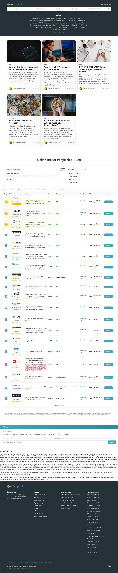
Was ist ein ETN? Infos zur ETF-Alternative (56, 68)
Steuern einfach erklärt (40, 516)
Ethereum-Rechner (92, 516)
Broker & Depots (19, 9)
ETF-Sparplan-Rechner (93, 511)
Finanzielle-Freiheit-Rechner (95, 527)
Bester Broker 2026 (39, 494)
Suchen (112, 442)
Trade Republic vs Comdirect (69, 503)
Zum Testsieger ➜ (95, 9)
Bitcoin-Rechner (91, 500)
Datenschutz (34, 562)
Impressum (27, 562)
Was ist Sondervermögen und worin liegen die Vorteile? (23, 68)
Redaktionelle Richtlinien (45, 562)
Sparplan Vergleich (39, 497)
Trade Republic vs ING (67, 497)
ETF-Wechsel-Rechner (93, 514)
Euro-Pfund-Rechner (93, 525)
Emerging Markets (40, 434)
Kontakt (21, 562)
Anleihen (66, 434)
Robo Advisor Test (39, 500)
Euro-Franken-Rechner (93, 522)
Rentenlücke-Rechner (93, 541)
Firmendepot (37, 505)
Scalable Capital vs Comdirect (69, 505)
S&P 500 (15, 434)
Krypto (46, 118)
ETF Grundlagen (38, 511)
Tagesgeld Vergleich (39, 503)
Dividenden (52, 434)
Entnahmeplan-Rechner (93, 505)
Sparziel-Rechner (92, 544)
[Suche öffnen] (109, 9)
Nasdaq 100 (23, 434)
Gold (59, 434)
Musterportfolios (38, 513)
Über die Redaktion (12, 562)
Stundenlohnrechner (93, 547)
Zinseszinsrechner (92, 552)
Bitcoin (11, 118)
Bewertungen (64, 468)
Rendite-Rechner (92, 539)
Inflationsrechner (92, 533)
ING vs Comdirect (66, 508)
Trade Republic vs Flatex (68, 500)
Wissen (57, 9)
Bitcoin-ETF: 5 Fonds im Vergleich (20, 121)
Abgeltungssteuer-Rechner (94, 494)
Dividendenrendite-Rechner (95, 503)
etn (45, 64)
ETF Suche (40, 9)
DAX (31, 434)
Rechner (74, 9)
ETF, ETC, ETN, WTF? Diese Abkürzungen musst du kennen (92, 69)
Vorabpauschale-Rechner (94, 550)
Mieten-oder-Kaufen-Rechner (95, 536)
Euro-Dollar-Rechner (92, 519)
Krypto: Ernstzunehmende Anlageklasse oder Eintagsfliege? (57, 122)
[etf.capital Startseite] (14, 4)
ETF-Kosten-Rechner (93, 508)
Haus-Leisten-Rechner (93, 530)
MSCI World (6, 434)
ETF (10, 64)
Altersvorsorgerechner (93, 497)
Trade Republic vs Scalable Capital (70, 494)
